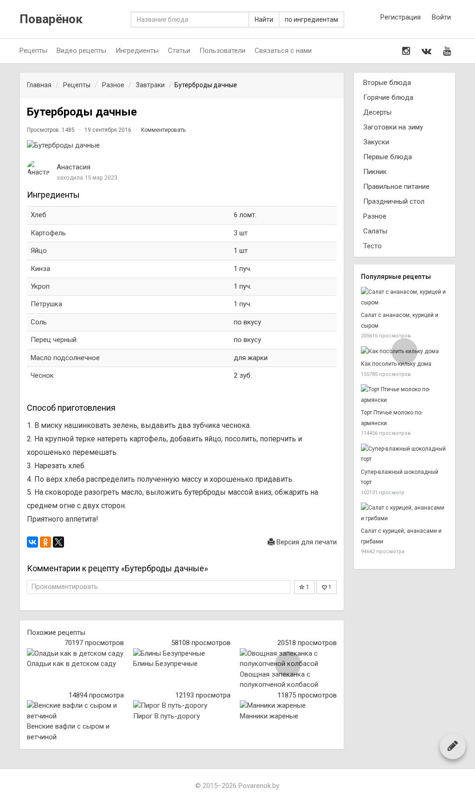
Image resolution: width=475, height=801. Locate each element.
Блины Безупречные (165, 663)
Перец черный (54, 340)
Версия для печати (306, 542)
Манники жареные (269, 716)
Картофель (48, 233)
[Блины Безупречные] (181, 653)
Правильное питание (396, 186)
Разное (374, 216)
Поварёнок (51, 19)
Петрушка (46, 304)
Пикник (375, 172)
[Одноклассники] (45, 542)
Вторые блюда (387, 82)
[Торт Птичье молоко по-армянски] (404, 394)
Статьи (179, 50)
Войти (441, 17)
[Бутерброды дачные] (182, 145)
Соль (39, 322)
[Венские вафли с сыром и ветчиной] (75, 710)
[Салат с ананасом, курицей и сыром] (404, 297)
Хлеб (38, 215)
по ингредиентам (311, 19)
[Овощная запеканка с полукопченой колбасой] (288, 658)
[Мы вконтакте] (426, 51)
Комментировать (163, 130)
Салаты (375, 231)
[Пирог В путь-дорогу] (181, 705)
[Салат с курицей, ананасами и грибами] (404, 513)
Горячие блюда (388, 97)
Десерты (377, 112)
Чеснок (42, 375)
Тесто (372, 246)
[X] (58, 542)
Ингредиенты (137, 50)
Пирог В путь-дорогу (166, 716)
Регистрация (400, 17)
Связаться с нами (283, 50)
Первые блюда (387, 157)
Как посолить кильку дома (396, 364)
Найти (264, 19)
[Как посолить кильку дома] (404, 351)
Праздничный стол (393, 201)
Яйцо (39, 250)
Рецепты (33, 50)
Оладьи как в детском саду (71, 663)
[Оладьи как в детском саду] (75, 653)
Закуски (376, 142)
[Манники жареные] (288, 705)
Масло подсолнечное (65, 358)
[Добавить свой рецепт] (452, 745)
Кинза (40, 269)
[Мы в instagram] (406, 51)
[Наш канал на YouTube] (447, 51)
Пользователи (222, 50)
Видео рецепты (81, 50)
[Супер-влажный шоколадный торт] (404, 454)
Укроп (40, 286)
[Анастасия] (38, 169)
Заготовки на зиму (393, 127)
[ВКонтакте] (32, 542)
